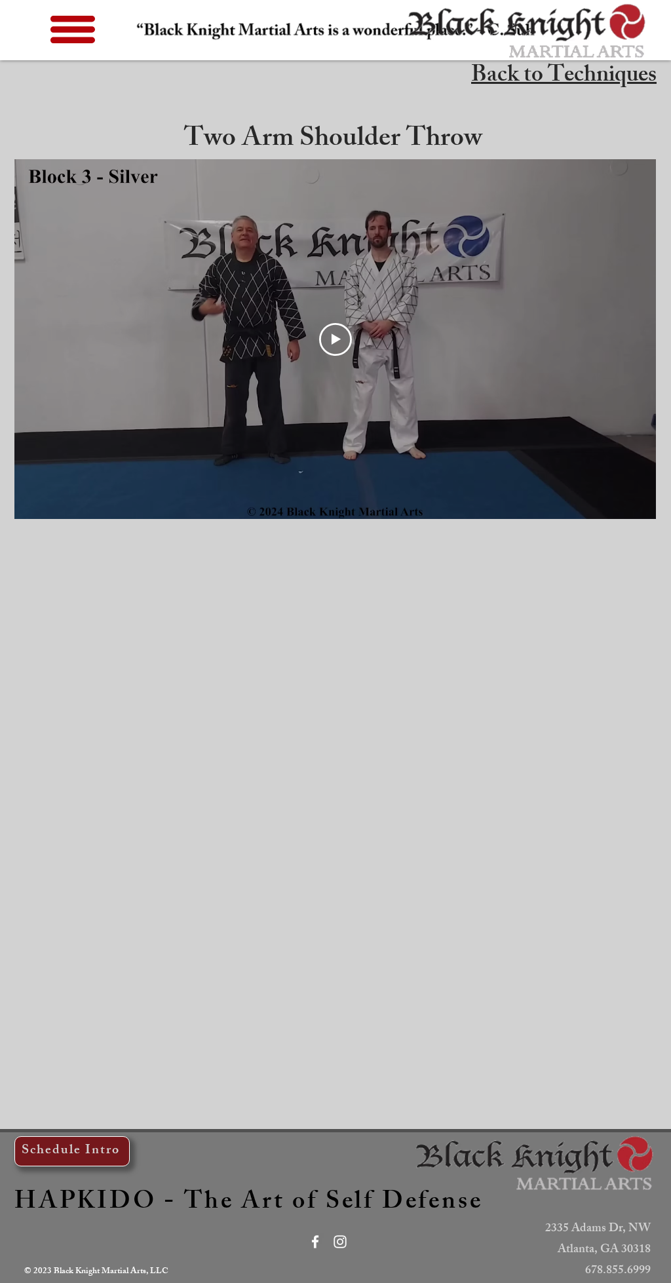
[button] (72, 29)
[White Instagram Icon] (340, 1241)
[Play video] (335, 339)
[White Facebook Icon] (315, 1241)
